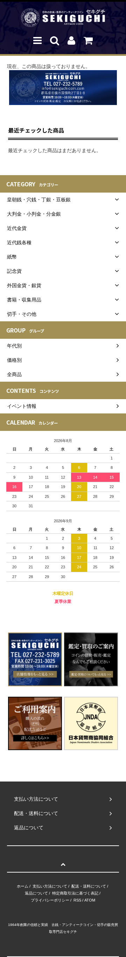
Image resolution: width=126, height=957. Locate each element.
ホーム (22, 886)
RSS (77, 900)
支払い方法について (50, 886)
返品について (36, 893)
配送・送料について (88, 886)
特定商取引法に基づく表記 (75, 893)
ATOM (89, 900)
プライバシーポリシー (50, 900)
